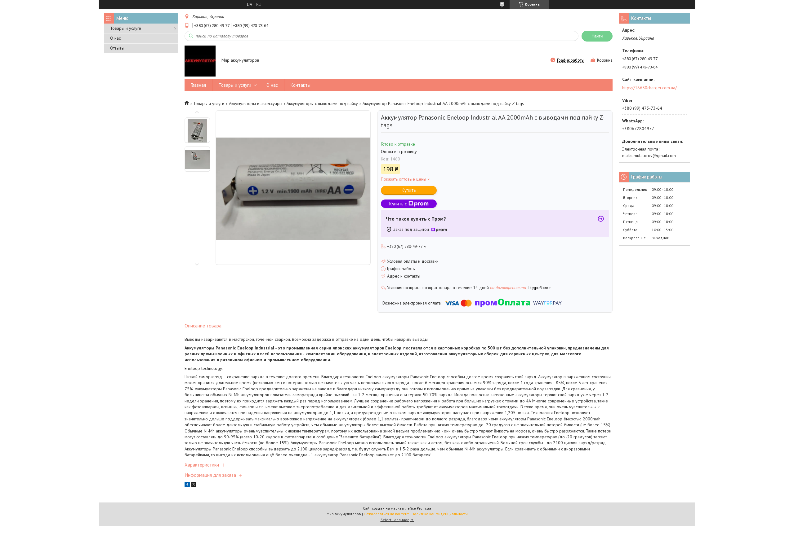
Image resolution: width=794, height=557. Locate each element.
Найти (597, 36)
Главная (198, 85)
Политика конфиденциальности (440, 513)
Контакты (300, 85)
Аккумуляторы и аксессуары (255, 103)
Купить (409, 190)
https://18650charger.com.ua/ (649, 87)
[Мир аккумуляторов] (200, 61)
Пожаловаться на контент (386, 513)
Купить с (398, 204)
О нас (115, 38)
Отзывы (117, 48)
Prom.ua (424, 508)
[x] (193, 485)
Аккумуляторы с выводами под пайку (322, 103)
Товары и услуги (125, 28)
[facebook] (187, 485)
